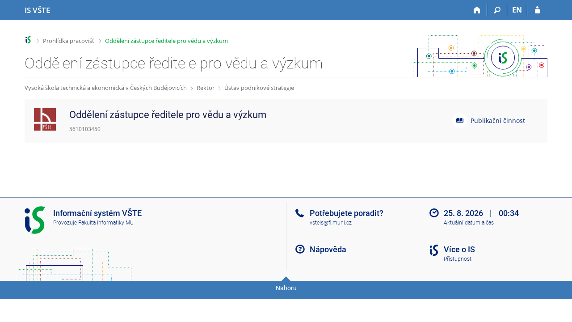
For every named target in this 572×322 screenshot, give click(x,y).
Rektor (205, 88)
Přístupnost (457, 259)
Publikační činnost (498, 120)
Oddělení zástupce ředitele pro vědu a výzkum (166, 41)
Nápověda (328, 249)
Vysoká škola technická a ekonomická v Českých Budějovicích (106, 88)
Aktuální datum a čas (469, 223)
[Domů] (477, 10)
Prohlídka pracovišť (68, 41)
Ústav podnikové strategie (259, 88)
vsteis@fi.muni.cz (331, 223)
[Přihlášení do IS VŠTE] (537, 10)
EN (517, 10)
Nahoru (286, 288)
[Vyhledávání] (497, 10)
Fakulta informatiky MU (106, 223)
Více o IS (459, 249)
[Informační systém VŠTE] (28, 40)
